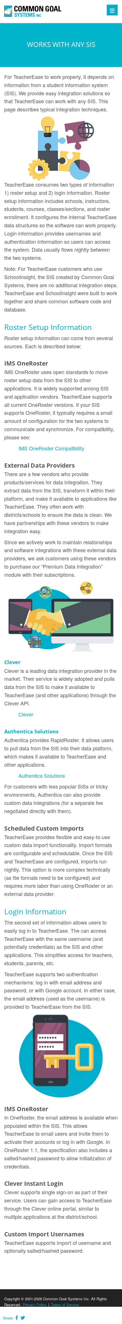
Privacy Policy (35, 1304)
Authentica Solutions (41, 775)
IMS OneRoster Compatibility (51, 448)
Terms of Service (65, 1304)
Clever (25, 714)
